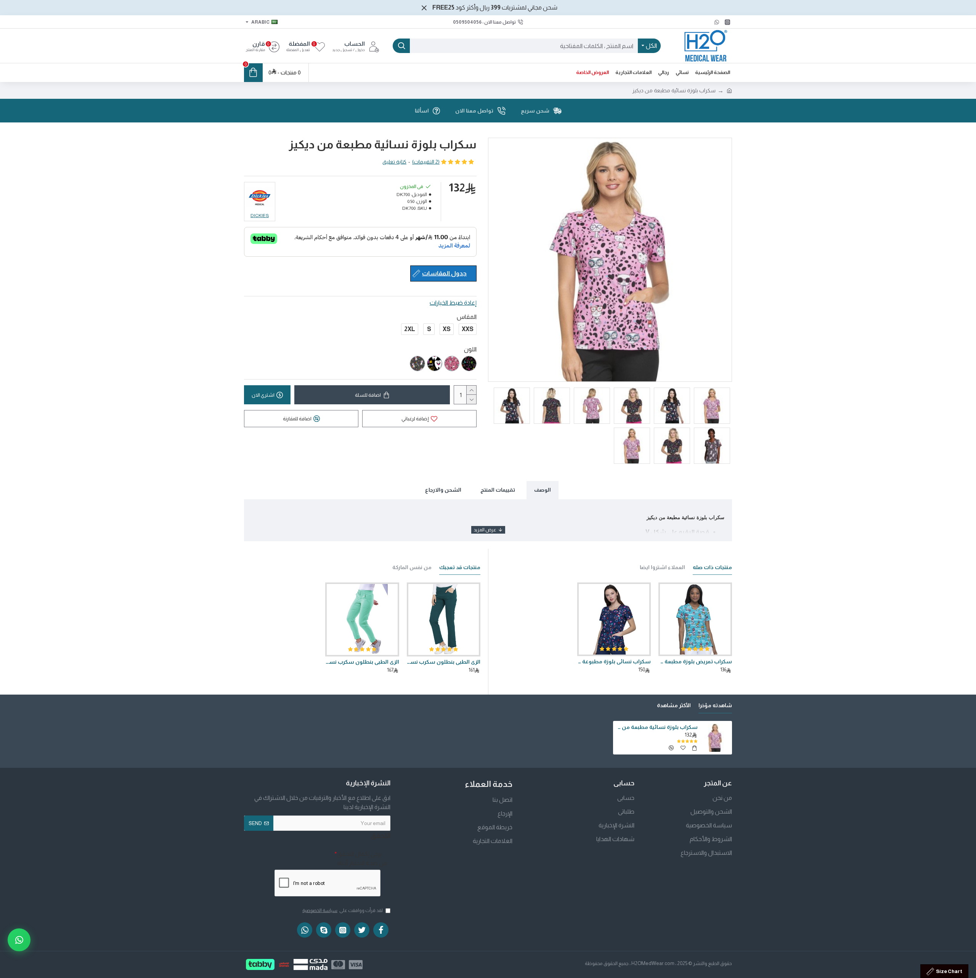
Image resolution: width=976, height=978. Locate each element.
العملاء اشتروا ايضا (662, 567)
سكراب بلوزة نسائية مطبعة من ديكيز (657, 727)
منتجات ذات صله (712, 567)
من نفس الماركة (412, 567)
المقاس (467, 317)
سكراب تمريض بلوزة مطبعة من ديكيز (695, 661)
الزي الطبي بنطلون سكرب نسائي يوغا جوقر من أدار (362, 662)
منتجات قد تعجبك (459, 567)
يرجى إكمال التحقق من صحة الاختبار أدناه (362, 858)
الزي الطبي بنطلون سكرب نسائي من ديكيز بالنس (443, 662)
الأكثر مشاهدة (674, 705)
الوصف (542, 490)
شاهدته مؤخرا (715, 705)
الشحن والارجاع (443, 490)
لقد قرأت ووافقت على (342, 910)
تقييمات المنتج (497, 490)
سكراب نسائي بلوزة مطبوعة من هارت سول (614, 661)
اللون (470, 349)
